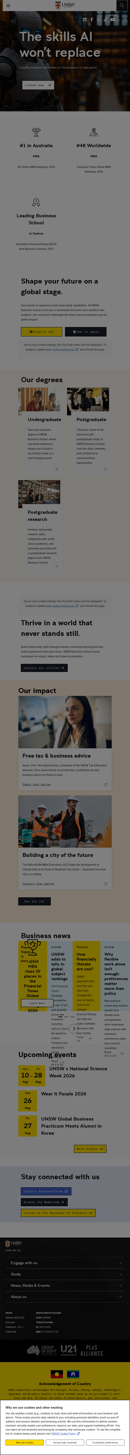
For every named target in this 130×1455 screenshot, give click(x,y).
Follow (113, 15)
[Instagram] (98, 19)
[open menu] (8, 5)
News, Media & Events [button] (30, 1285)
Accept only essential (65, 1442)
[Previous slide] (59, 1028)
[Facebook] (92, 19)
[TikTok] (105, 19)
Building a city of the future (58, 855)
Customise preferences (105, 1442)
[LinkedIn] (85, 19)
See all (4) (34, 901)
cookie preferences (63, 349)
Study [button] (16, 1274)
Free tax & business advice (57, 756)
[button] (38, 85)
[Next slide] (74, 1028)
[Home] (65, 6)
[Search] (121, 5)
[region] (65, 1427)
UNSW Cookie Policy (66, 1433)
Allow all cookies (25, 1442)
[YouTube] (112, 19)
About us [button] (18, 1297)
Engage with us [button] (24, 1263)
